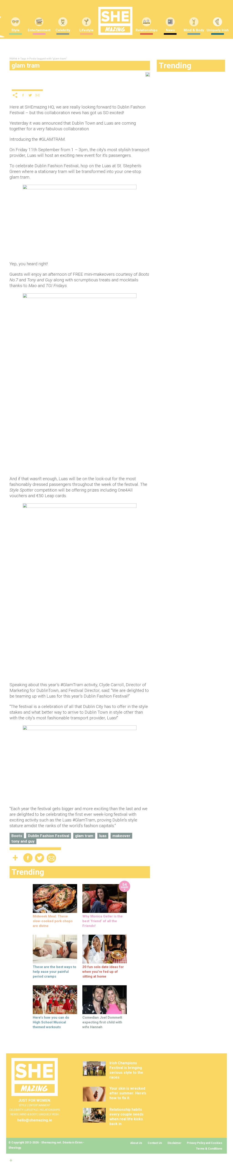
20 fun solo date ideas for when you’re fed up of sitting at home (103, 971)
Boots (16, 835)
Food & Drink (69, 86)
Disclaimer (174, 1143)
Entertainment (39, 30)
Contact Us (155, 1143)
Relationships (146, 30)
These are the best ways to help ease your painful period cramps (54, 971)
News (170, 30)
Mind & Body (194, 30)
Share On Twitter (30, 95)
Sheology (14, 1147)
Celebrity (63, 30)
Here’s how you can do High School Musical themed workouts (51, 1022)
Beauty (30, 86)
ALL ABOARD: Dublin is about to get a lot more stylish (74, 78)
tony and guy (23, 841)
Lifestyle (86, 30)
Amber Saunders (123, 86)
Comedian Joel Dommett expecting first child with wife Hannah (102, 1022)
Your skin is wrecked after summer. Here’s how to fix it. (127, 1093)
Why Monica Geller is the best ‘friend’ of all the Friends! (102, 921)
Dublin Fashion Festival (48, 835)
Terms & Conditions (209, 1148)
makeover (121, 835)
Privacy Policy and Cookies (204, 1143)
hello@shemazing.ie (34, 1120)
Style (16, 86)
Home (13, 58)
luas (102, 835)
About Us (136, 1143)
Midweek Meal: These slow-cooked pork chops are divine (53, 921)
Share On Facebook (23, 95)
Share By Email (37, 95)
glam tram (84, 835)
